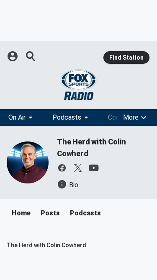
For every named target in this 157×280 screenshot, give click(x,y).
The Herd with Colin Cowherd (46, 245)
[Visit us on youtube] (94, 168)
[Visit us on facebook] (62, 168)
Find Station (126, 57)
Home (21, 213)
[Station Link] (78, 85)
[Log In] (13, 56)
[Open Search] (31, 56)
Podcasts (66, 117)
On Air (17, 117)
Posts (50, 213)
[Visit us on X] (78, 168)
